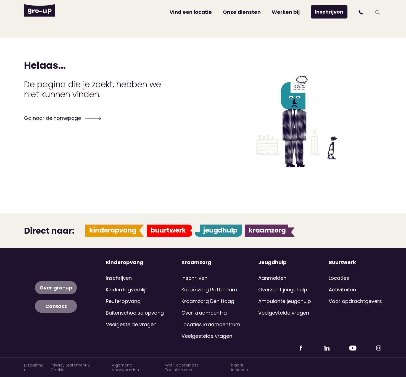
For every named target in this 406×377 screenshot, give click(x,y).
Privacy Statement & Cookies (70, 367)
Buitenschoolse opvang (135, 312)
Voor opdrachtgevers (355, 301)
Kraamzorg (196, 262)
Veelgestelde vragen (131, 324)
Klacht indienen (239, 367)
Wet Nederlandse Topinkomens (182, 367)
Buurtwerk (342, 262)
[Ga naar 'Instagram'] (378, 346)
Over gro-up (55, 287)
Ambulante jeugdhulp (284, 301)
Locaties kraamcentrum (210, 324)
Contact (56, 306)
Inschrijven (329, 11)
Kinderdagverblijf (126, 289)
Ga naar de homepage (53, 118)
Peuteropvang (123, 301)
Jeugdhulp (272, 262)
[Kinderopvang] (114, 231)
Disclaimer (33, 367)
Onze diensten (242, 12)
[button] (361, 12)
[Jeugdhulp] (218, 231)
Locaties (339, 278)
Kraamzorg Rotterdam (209, 289)
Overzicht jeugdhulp (282, 289)
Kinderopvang (124, 262)
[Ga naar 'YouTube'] (352, 346)
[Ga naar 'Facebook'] (300, 346)
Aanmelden (272, 278)
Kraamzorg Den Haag (207, 301)
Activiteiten (342, 289)
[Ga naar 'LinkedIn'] (326, 346)
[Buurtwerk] (169, 231)
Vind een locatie (191, 12)
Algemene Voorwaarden (125, 367)
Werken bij (286, 12)
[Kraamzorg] (270, 231)
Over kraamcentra (204, 312)
